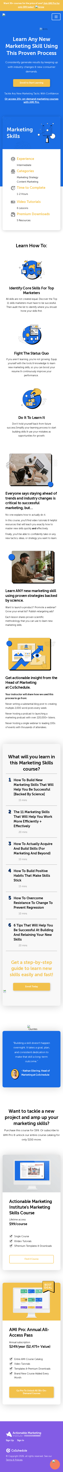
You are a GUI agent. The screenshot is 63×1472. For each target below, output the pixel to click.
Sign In (20, 1440)
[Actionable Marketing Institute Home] (23, 16)
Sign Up (10, 1440)
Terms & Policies (14, 1460)
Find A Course (31, 1259)
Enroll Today (31, 987)
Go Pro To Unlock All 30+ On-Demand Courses (31, 1392)
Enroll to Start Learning (31, 83)
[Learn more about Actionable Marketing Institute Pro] (23, 1434)
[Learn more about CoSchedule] (16, 1450)
